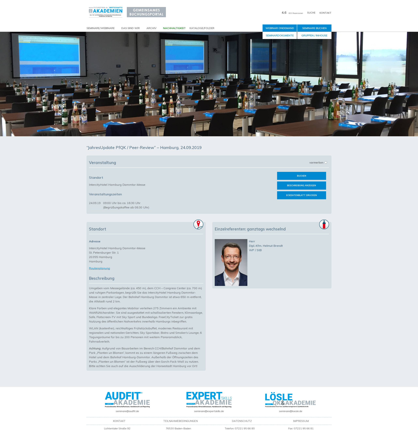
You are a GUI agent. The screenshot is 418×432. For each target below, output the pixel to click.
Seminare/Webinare (101, 28)
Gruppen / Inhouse (314, 35)
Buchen (301, 175)
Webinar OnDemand (279, 28)
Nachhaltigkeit (174, 28)
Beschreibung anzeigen (301, 185)
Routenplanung (99, 268)
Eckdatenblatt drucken (301, 195)
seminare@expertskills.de (209, 411)
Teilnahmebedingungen (180, 421)
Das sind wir (130, 28)
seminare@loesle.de (290, 411)
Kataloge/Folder (202, 28)
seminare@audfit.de (127, 411)
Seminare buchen (314, 28)
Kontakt (325, 12)
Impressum (301, 421)
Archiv (151, 28)
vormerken (316, 162)
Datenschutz (242, 421)
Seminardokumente (280, 35)
